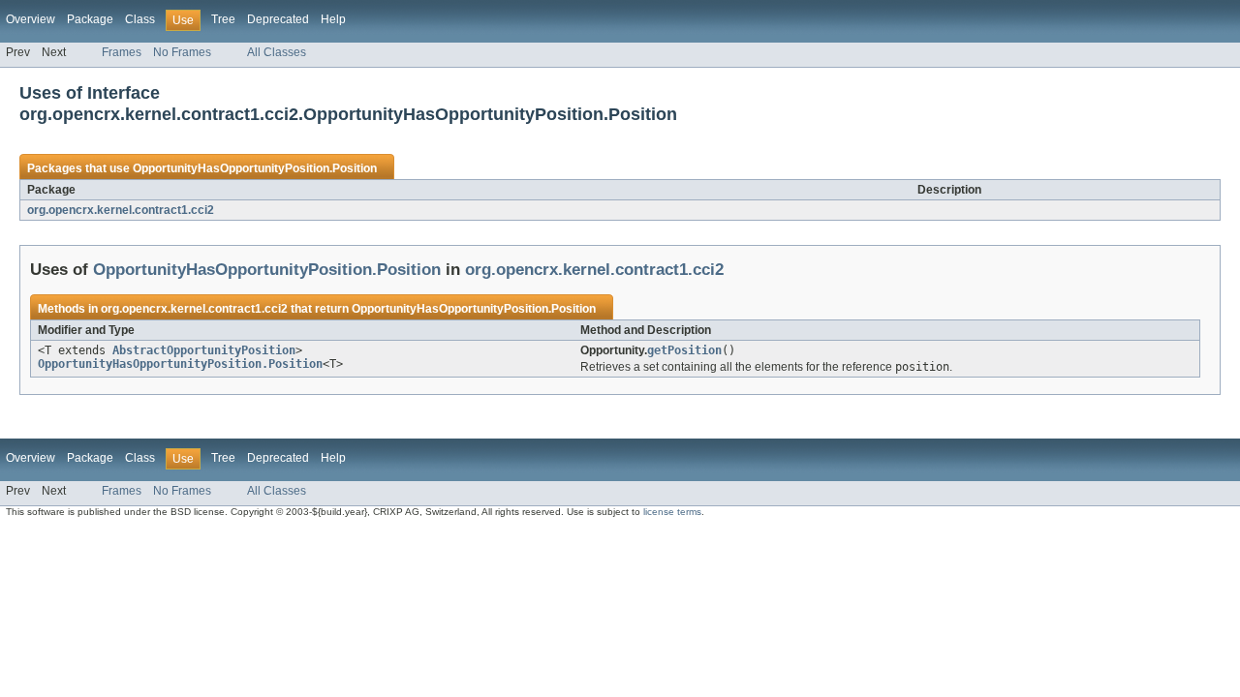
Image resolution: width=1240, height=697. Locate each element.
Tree (223, 19)
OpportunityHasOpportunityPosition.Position (255, 168)
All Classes (276, 52)
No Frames (182, 52)
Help (333, 19)
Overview (30, 19)
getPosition (684, 350)
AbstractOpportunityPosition (203, 350)
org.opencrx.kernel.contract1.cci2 (120, 210)
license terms (672, 511)
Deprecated (278, 19)
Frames (121, 52)
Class (140, 19)
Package (90, 19)
